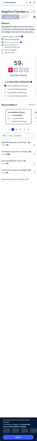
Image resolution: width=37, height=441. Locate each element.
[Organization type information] (21, 42)
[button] (11, 17)
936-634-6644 (9, 53)
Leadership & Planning (16, 92)
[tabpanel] (18, 158)
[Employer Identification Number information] (22, 36)
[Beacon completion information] (31, 82)
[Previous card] (9, 129)
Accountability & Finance (17, 85)
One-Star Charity (18, 75)
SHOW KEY (32, 104)
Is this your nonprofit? (11, 39)
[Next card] (28, 129)
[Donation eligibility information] (34, 17)
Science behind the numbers (13, 179)
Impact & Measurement (17, 89)
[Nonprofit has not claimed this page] (2, 39)
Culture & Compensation (17, 96)
